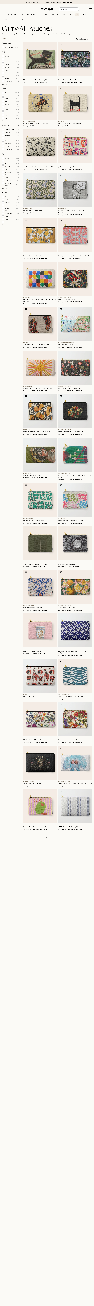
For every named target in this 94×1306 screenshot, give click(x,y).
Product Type (6, 43)
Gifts (70, 14)
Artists (64, 14)
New (21, 14)
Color (4, 89)
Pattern (4, 193)
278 (69, 835)
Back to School (12, 14)
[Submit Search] (61, 9)
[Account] (81, 9)
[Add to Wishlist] (26, 44)
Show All (4, 84)
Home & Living (43, 14)
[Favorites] (85, 9)
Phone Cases (54, 14)
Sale (77, 14)
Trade (84, 14)
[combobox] (69, 9)
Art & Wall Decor (31, 14)
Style (3, 154)
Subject (4, 52)
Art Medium (6, 125)
